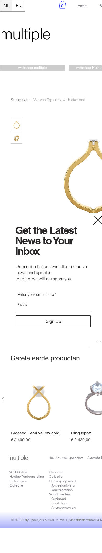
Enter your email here (36, 294)
